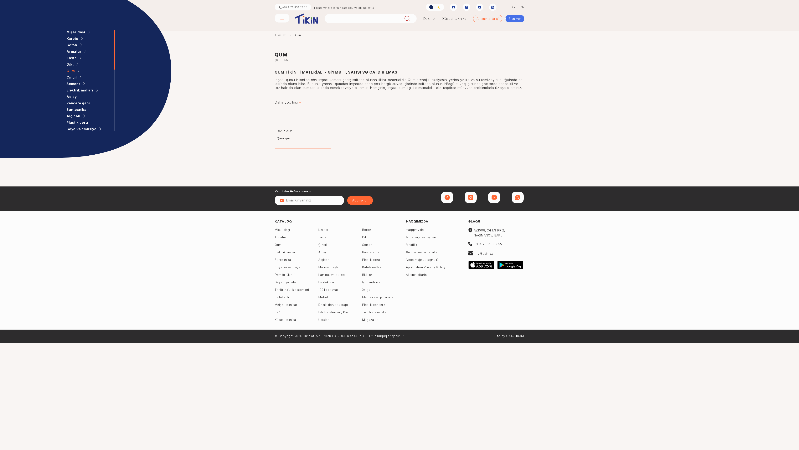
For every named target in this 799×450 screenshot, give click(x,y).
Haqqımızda (417, 221)
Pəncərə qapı (372, 252)
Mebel (323, 297)
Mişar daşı (282, 229)
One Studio (515, 336)
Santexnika (283, 259)
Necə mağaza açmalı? (422, 259)
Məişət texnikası (287, 304)
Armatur (280, 237)
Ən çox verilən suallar (422, 252)
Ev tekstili (282, 297)
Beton (366, 229)
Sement (368, 244)
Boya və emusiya (287, 267)
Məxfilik (411, 244)
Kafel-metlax (371, 267)
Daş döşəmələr (286, 282)
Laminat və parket (331, 274)
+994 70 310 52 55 (294, 7)
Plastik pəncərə (373, 304)
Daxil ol (429, 18)
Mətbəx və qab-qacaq (379, 297)
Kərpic (323, 229)
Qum (278, 244)
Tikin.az (306, 18)
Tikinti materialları (375, 312)
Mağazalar (370, 319)
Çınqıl (322, 244)
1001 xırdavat (328, 289)
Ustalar (323, 319)
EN (522, 7)
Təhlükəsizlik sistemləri (292, 289)
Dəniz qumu (285, 131)
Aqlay (322, 252)
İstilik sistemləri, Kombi (335, 312)
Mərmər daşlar (329, 267)
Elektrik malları (285, 252)
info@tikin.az (483, 253)
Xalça (366, 289)
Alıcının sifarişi (487, 19)
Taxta (322, 237)
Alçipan (324, 259)
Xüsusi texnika (454, 18)
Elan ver (515, 19)
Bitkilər (367, 274)
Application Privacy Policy (426, 267)
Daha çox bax (286, 102)
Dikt (365, 237)
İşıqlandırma (371, 282)
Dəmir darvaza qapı (333, 304)
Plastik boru (371, 259)
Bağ (277, 312)
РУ (513, 7)
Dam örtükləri (284, 274)
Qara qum (284, 138)
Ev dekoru (326, 282)
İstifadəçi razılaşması (422, 237)
